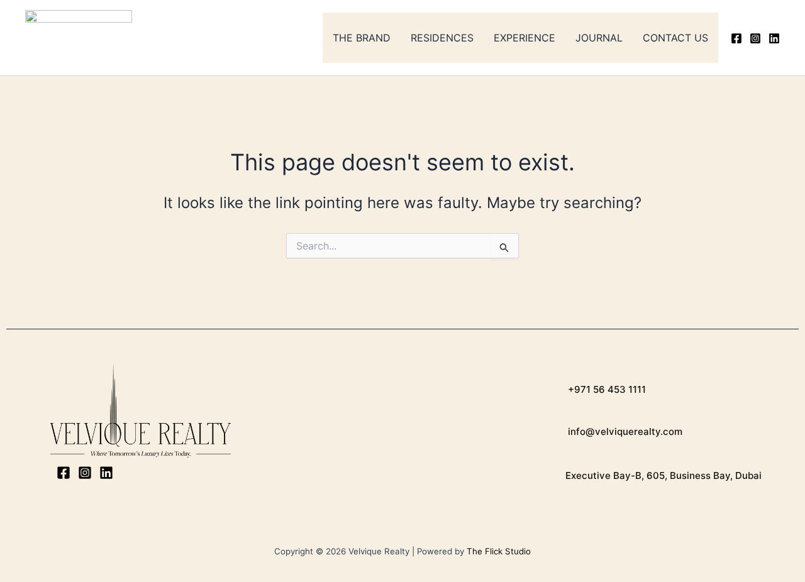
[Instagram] (755, 38)
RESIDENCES (442, 37)
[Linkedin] (774, 38)
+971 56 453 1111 (605, 389)
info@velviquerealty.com (623, 431)
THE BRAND (362, 37)
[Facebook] (736, 38)
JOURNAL (599, 37)
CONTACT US (675, 37)
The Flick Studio (499, 551)
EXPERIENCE (524, 37)
